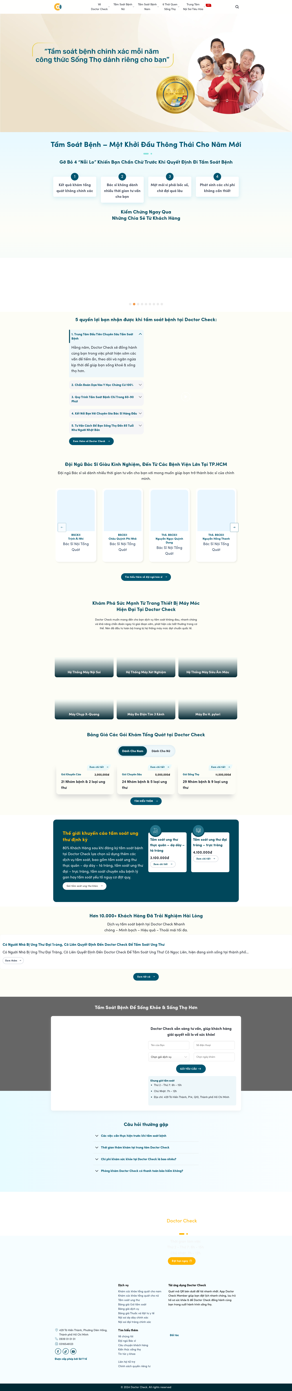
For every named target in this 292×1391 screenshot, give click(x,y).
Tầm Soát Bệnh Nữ (122, 7)
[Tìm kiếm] (237, 6)
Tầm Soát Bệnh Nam (147, 7)
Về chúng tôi (125, 1336)
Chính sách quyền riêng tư (134, 1366)
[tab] (132, 751)
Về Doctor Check (99, 7)
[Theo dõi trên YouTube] (73, 1351)
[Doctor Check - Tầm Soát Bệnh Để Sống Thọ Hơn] (57, 6)
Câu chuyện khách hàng (133, 1345)
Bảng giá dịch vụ (128, 1309)
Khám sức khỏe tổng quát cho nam (139, 1291)
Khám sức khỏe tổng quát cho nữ (138, 1295)
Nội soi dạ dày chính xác (133, 1317)
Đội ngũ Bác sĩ (127, 1341)
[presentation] (62, 527)
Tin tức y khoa (126, 1354)
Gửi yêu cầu (188, 1069)
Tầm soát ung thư (129, 1300)
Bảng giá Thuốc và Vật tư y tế (136, 1313)
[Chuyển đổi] (140, 334)
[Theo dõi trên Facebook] (58, 1351)
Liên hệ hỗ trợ (126, 1362)
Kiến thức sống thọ (129, 1349)
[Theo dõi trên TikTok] (66, 1351)
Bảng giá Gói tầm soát (132, 1304)
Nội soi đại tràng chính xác (134, 1322)
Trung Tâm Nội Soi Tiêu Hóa (193, 7)
